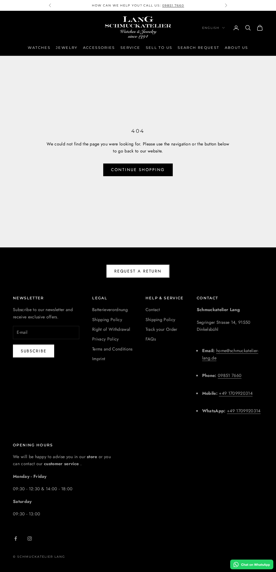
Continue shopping (138, 170)
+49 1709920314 (235, 393)
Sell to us (159, 47)
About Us (236, 47)
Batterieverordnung (110, 310)
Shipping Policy (107, 319)
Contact (153, 310)
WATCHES (39, 47)
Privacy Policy (105, 339)
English (210, 28)
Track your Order (161, 329)
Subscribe (33, 351)
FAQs (151, 339)
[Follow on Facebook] (15, 538)
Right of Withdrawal (111, 329)
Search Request (198, 47)
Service (130, 47)
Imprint (98, 359)
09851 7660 (173, 5)
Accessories (99, 47)
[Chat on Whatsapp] (251, 564)
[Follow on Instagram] (29, 538)
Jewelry (67, 47)
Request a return (137, 271)
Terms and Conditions (112, 349)
